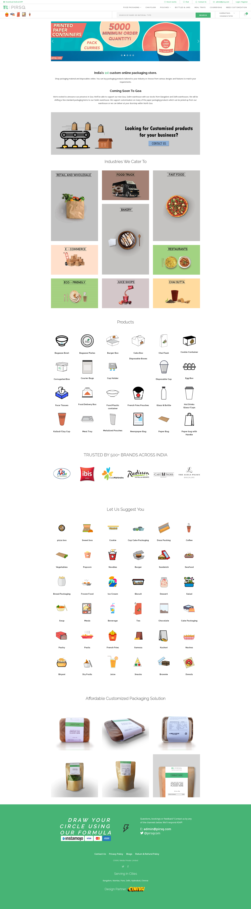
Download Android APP (14, 2)
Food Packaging (131, 7)
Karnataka (226, 14)
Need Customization (236, 7)
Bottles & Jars (182, 7)
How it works (171, 2)
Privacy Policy (116, 854)
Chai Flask (151, 7)
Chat (187, 2)
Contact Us (201, 2)
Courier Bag (216, 7)
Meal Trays (200, 7)
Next (198, 41)
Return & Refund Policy (147, 854)
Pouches (164, 7)
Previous (52, 41)
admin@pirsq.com (222, 2)
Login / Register (242, 2)
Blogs (129, 854)
